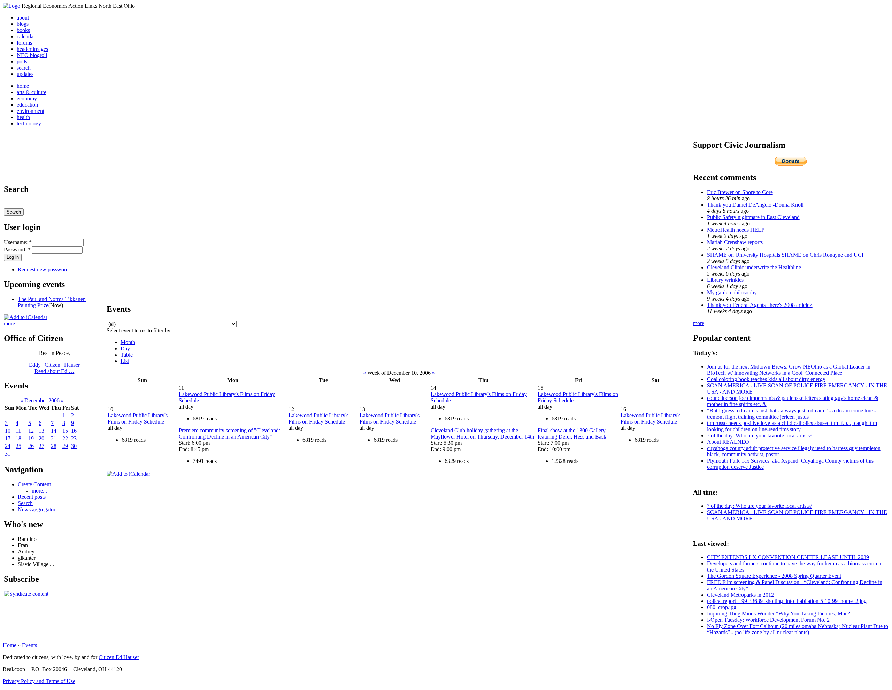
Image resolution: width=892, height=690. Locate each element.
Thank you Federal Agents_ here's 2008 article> (760, 305)
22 (65, 438)
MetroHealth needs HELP (735, 230)
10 (7, 431)
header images (32, 49)
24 (7, 446)
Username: (18, 242)
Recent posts (32, 497)
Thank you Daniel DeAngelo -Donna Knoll (755, 205)
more (9, 323)
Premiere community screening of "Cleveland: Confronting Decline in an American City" (229, 433)
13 (41, 431)
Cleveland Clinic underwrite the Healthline (754, 267)
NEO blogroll (32, 55)
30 (74, 446)
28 (53, 446)
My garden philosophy (732, 292)
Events (29, 645)
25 (18, 446)
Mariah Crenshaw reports (735, 242)
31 (7, 454)
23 (74, 438)
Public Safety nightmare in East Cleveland (753, 217)
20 (41, 438)
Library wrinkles (725, 280)
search (24, 68)
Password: (17, 250)
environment (30, 111)
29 (65, 446)
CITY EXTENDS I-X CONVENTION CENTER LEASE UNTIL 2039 (788, 557)
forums (24, 43)
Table (127, 355)
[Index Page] (11, 6)
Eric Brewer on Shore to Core (740, 192)
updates (25, 74)
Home (9, 645)
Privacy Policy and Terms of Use (39, 681)
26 (31, 446)
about (23, 18)
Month (128, 342)
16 (74, 431)
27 (41, 446)
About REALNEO (728, 442)
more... (39, 491)
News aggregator (36, 509)
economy (27, 98)
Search (25, 503)
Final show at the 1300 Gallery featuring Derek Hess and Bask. (573, 433)
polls (22, 61)
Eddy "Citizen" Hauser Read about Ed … (54, 368)
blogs (23, 24)
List (125, 361)
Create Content (34, 484)
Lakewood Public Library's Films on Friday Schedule (138, 418)
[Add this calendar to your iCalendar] (25, 317)
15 (65, 431)
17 (7, 438)
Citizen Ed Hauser (119, 657)
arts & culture (31, 92)
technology (29, 123)
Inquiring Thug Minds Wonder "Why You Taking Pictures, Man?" (780, 614)
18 (18, 438)
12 (31, 431)
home (23, 86)
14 (53, 431)
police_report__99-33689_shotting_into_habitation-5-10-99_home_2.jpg (787, 601)
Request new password (43, 269)
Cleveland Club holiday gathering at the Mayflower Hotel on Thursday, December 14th (482, 433)
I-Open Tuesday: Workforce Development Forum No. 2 (768, 620)
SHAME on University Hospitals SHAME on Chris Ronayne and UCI (785, 255)
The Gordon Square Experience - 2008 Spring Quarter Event (774, 576)
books (23, 30)
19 (31, 438)
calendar (26, 36)
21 (53, 438)
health (23, 117)
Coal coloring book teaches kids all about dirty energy (766, 379)
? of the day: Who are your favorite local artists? (759, 436)
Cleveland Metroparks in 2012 (740, 595)
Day (125, 348)
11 (18, 431)
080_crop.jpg (721, 607)
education (27, 105)
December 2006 (42, 400)
